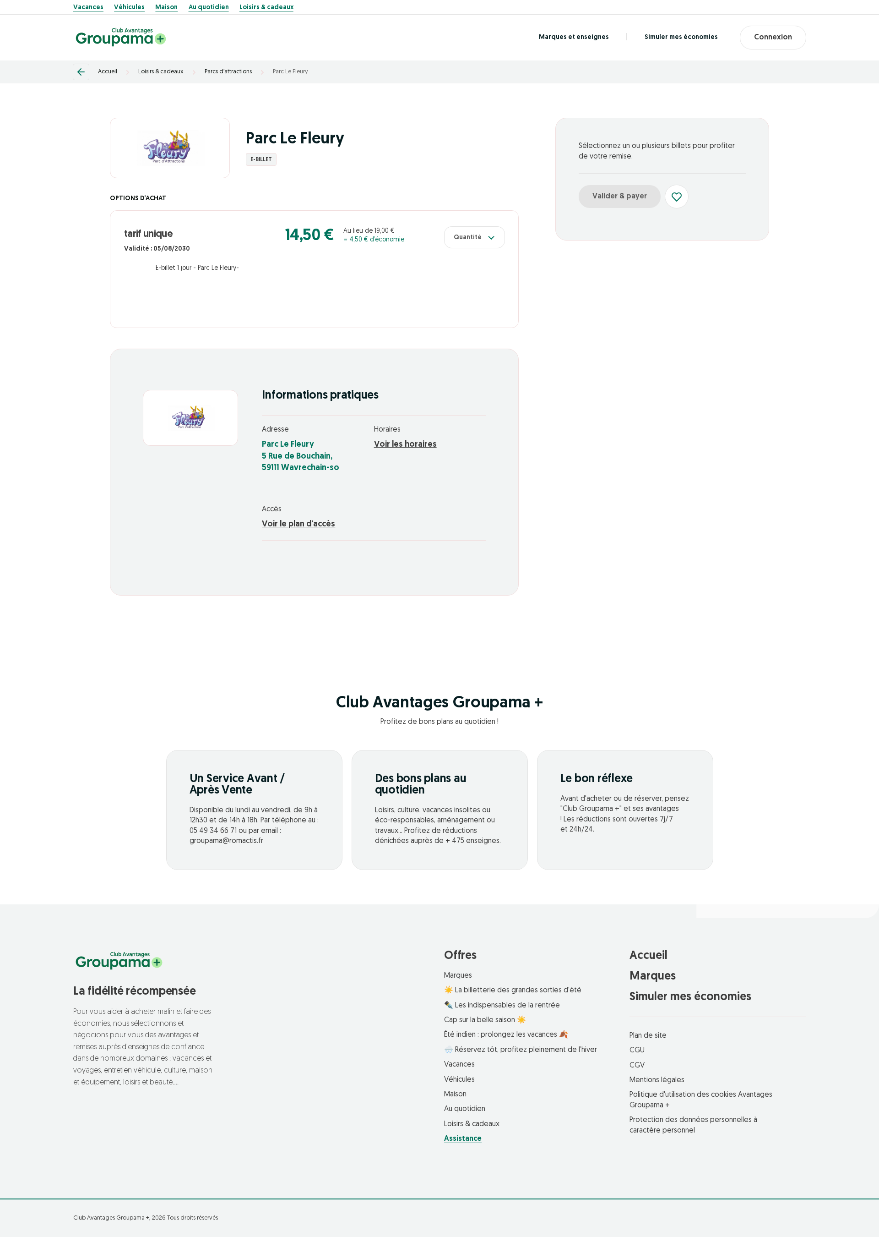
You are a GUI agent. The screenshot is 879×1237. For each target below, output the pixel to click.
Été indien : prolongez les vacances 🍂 (506, 1035)
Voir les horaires (405, 445)
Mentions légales (656, 1080)
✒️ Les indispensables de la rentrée (502, 1005)
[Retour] (81, 72)
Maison (166, 8)
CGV (637, 1065)
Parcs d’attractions (228, 72)
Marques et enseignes (574, 37)
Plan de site (648, 1036)
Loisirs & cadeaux (266, 8)
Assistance (463, 1139)
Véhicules (129, 8)
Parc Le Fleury (290, 72)
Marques (458, 976)
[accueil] (120, 37)
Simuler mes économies (681, 37)
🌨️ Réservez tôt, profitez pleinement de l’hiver (520, 1050)
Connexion (773, 37)
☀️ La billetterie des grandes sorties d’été (512, 990)
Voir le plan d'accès (298, 524)
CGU (637, 1050)
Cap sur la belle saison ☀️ (485, 1020)
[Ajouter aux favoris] (676, 196)
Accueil (107, 72)
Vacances (88, 8)
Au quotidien (209, 8)
